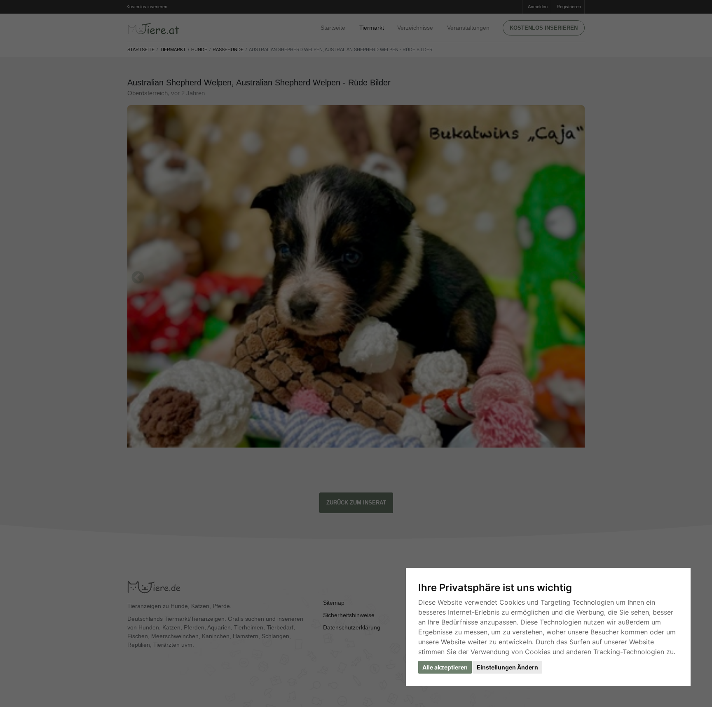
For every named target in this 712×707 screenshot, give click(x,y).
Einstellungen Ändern (507, 667)
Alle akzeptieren (445, 667)
